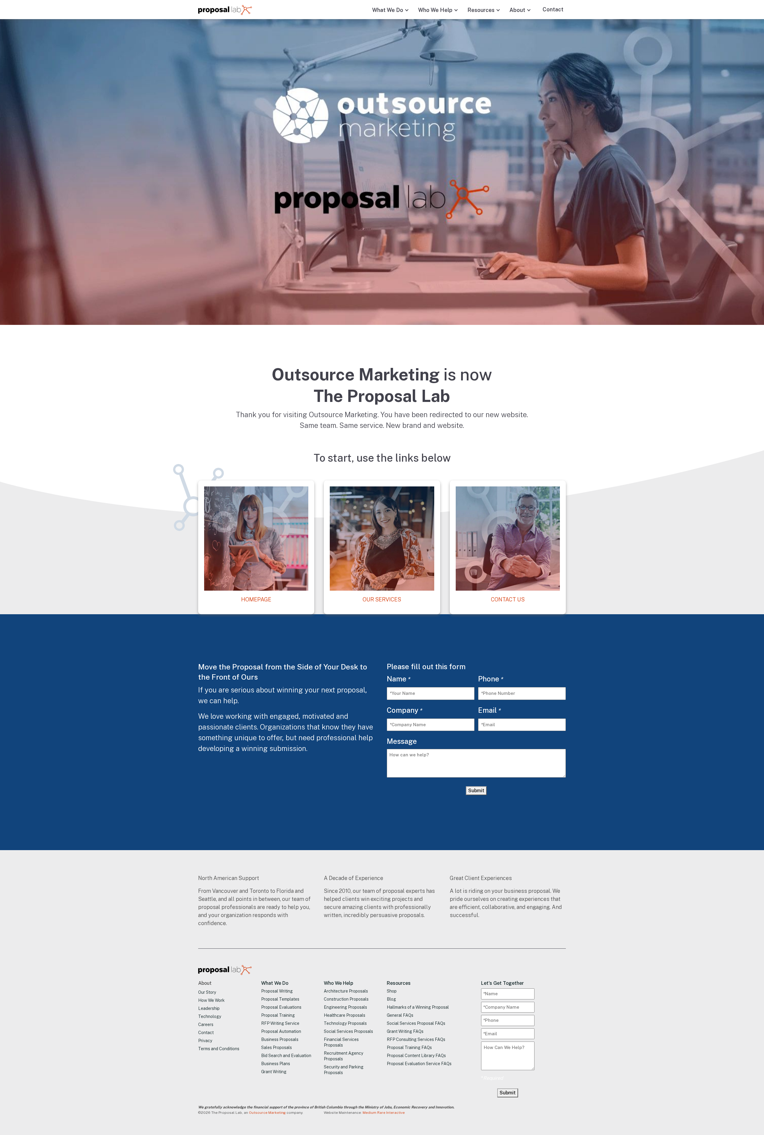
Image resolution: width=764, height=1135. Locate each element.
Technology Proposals (345, 1023)
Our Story (207, 992)
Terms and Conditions (218, 1048)
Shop (392, 991)
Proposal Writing (277, 991)
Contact (553, 9)
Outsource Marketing (267, 1113)
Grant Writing (273, 1071)
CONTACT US (508, 599)
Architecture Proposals (346, 991)
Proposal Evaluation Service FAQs (419, 1063)
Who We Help (435, 10)
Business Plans (275, 1063)
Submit (476, 790)
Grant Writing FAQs (405, 1031)
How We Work (211, 1000)
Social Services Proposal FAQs (416, 1023)
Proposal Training (278, 1015)
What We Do (387, 10)
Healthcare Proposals (344, 1015)
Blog (391, 999)
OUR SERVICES (382, 599)
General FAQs (400, 1015)
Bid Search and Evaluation (286, 1055)
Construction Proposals (346, 999)
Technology (209, 1016)
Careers (205, 1024)
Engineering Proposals (345, 1007)
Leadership (209, 1008)
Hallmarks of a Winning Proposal (418, 1007)
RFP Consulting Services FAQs (416, 1039)
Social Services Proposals (348, 1031)
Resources (481, 10)
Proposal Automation (281, 1031)
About (517, 10)
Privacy (205, 1040)
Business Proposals (279, 1039)
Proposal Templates (280, 999)
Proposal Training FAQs (409, 1047)
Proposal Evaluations (281, 1007)
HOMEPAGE (256, 599)
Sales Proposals (276, 1047)
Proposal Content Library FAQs (416, 1055)
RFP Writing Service (280, 1023)
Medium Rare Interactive (384, 1113)
